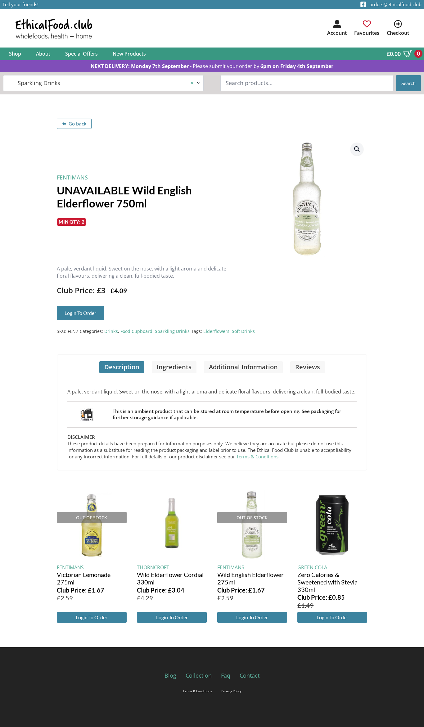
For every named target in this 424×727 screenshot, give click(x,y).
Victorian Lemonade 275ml (84, 578)
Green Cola (312, 567)
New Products (129, 53)
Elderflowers (216, 331)
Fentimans (72, 177)
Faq (225, 675)
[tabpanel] (212, 421)
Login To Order (91, 617)
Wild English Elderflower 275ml (250, 578)
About (43, 53)
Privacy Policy (231, 691)
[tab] (121, 367)
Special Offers (81, 53)
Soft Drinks (243, 331)
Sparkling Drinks (172, 331)
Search (408, 83)
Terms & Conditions (257, 456)
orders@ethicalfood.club (395, 4)
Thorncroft (153, 567)
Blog (170, 675)
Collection (199, 675)
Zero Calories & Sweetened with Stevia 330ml (327, 582)
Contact (249, 675)
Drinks (111, 331)
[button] (356, 149)
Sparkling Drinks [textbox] (100, 83)
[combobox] (103, 83)
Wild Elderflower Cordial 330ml (170, 578)
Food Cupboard (136, 331)
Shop (15, 53)
